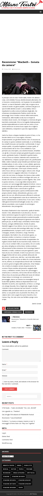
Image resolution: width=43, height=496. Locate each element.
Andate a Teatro (8, 465)
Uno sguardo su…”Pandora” (11, 411)
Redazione (17, 69)
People (21, 469)
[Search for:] (21, 396)
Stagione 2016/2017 (24, 480)
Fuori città (28, 465)
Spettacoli (31, 473)
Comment (5, 349)
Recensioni (6, 473)
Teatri (20, 487)
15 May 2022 (7, 69)
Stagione (6, 476)
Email (4, 370)
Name (4, 364)
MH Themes (33, 494)
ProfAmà (29, 469)
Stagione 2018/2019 (24, 484)
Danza (19, 465)
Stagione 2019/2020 (9, 487)
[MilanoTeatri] (21, 9)
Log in (4, 433)
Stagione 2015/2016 (9, 480)
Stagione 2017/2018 (9, 484)
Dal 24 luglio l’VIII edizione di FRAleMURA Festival (18, 415)
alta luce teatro (13, 308)
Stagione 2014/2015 (18, 476)
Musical (5, 469)
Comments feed (7, 440)
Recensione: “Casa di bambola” (12, 418)
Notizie (13, 469)
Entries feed (6, 436)
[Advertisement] (21, 38)
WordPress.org (7, 443)
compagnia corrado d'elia (13, 312)
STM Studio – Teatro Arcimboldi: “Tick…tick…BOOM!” (19, 408)
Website (4, 376)
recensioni (29, 312)
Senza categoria (18, 473)
